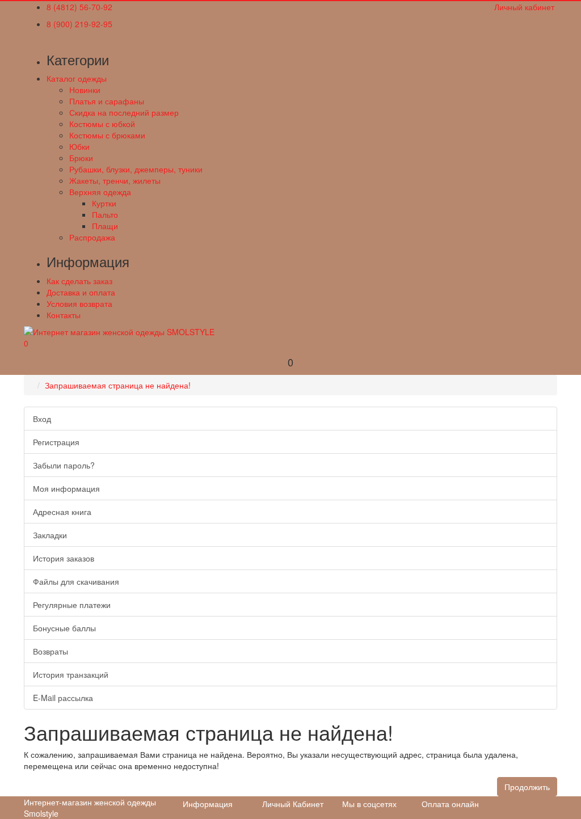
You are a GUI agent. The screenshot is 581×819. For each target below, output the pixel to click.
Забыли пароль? (64, 465)
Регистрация (56, 442)
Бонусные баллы (64, 628)
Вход (42, 418)
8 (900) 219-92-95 (79, 23)
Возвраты (50, 651)
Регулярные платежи (72, 604)
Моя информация (66, 488)
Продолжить (527, 786)
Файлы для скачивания (76, 581)
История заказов (63, 558)
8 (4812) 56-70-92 (79, 6)
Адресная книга (62, 511)
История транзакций (70, 674)
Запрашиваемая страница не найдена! (118, 385)
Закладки (50, 535)
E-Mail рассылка (63, 697)
